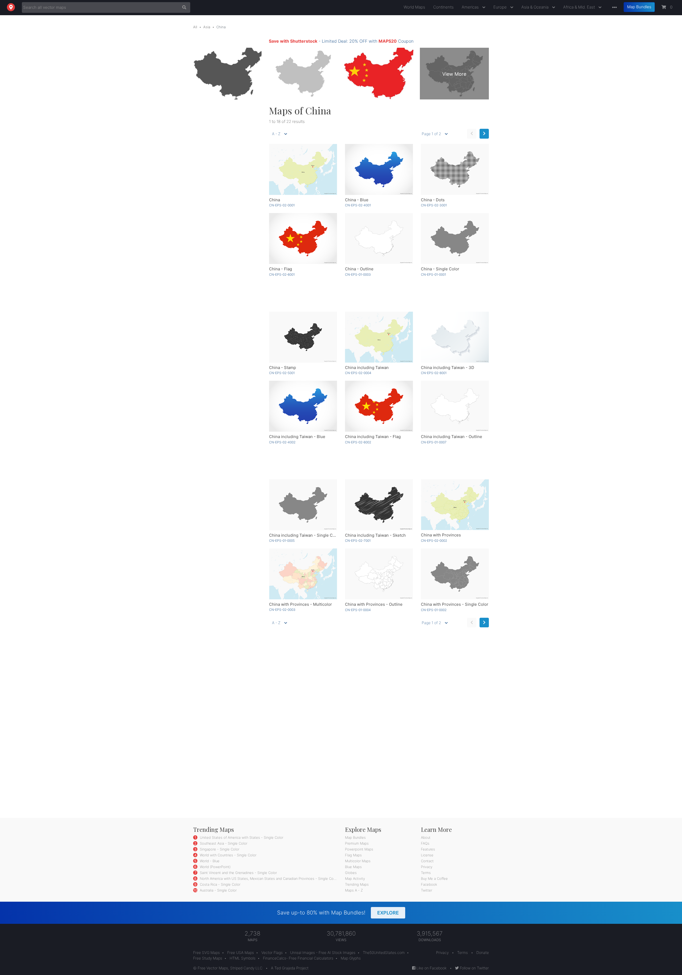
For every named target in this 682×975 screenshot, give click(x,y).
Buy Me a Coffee (434, 878)
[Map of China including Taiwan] (379, 337)
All (195, 27)
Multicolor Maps (358, 861)
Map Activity (355, 878)
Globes (351, 872)
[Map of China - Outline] (379, 238)
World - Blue (209, 861)
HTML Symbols (242, 958)
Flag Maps (353, 855)
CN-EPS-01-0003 (358, 274)
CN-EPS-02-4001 (358, 205)
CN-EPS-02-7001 (358, 541)
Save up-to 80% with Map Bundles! (338, 912)
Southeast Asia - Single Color (223, 843)
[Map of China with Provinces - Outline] (379, 573)
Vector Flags (272, 952)
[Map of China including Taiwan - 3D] (455, 337)
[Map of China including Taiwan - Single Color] (303, 504)
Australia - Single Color (218, 890)
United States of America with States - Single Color (241, 837)
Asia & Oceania (535, 7)
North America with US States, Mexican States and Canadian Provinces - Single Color (268, 878)
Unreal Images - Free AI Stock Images (322, 952)
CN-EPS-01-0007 (433, 442)
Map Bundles (639, 6)
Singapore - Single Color (219, 849)
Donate (482, 952)
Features (428, 849)
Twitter (426, 890)
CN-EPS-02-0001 (282, 205)
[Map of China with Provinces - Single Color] (455, 573)
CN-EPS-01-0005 (282, 541)
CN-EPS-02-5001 (282, 373)
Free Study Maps (207, 958)
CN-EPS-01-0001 (433, 274)
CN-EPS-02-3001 (434, 205)
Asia (206, 27)
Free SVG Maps (206, 952)
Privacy (426, 867)
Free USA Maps (240, 952)
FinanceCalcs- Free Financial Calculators (298, 958)
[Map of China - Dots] (455, 169)
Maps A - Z (354, 890)
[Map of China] (303, 169)
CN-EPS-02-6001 (282, 274)
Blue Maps (353, 867)
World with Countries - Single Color (227, 855)
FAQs (425, 843)
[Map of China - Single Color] (455, 238)
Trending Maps (357, 884)
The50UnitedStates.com (384, 952)
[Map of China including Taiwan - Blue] (303, 406)
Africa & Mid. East (579, 7)
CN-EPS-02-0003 (282, 610)
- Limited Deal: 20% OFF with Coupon (341, 41)
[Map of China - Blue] (379, 169)
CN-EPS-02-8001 (433, 373)
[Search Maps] (183, 7)
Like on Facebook (430, 968)
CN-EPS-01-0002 (433, 610)
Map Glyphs (351, 958)
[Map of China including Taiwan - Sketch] (379, 504)
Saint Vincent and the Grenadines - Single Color (238, 872)
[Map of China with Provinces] (455, 504)
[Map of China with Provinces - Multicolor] (303, 573)
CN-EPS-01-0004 (358, 610)
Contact (427, 861)
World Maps (414, 7)
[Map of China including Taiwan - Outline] (455, 406)
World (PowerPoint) (214, 867)
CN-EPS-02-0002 (434, 541)
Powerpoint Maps (359, 849)
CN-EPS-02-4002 (282, 442)
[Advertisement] (227, 185)
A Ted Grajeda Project (289, 968)
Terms (426, 872)
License (427, 855)
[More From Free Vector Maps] (613, 7)
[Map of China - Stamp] (303, 337)
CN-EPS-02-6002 (358, 442)
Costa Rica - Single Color (219, 884)
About (426, 837)
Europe (500, 7)
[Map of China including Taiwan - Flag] (379, 406)
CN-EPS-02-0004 (358, 373)
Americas (471, 7)
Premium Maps (357, 843)
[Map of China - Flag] (303, 238)
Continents (443, 7)
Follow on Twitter (474, 968)
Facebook (429, 884)
